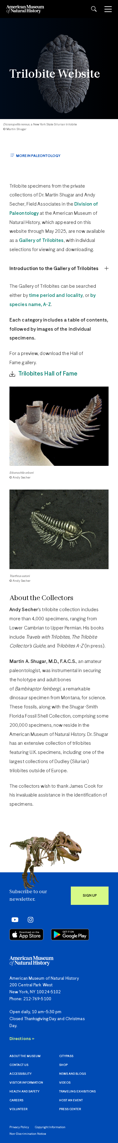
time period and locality (56, 295)
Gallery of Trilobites (41, 240)
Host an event (71, 1100)
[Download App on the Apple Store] (26, 934)
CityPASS (66, 1056)
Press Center (70, 1109)
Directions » (21, 1039)
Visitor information (26, 1082)
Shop (63, 1065)
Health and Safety (24, 1091)
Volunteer (18, 1109)
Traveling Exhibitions (77, 1091)
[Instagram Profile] (28, 919)
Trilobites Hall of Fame (47, 374)
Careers (16, 1100)
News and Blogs (72, 1074)
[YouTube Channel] (13, 919)
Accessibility (20, 1074)
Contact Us (18, 1065)
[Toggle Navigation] (108, 9)
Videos (64, 1082)
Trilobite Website (54, 74)
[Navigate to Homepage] (25, 9)
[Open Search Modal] (93, 9)
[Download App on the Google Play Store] (70, 934)
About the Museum (25, 1056)
